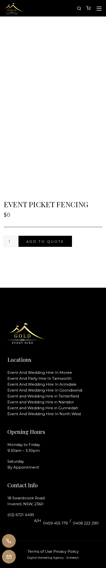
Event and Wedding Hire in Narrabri (40, 402)
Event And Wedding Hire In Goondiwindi (44, 390)
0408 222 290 (86, 523)
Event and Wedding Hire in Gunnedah (42, 408)
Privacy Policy (66, 551)
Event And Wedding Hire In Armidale (41, 384)
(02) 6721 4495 (20, 514)
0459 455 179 (55, 523)
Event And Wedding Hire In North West (44, 413)
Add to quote (45, 241)
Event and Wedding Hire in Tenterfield (43, 396)
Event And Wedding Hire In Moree (39, 372)
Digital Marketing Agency (45, 557)
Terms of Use (40, 551)
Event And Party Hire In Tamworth (39, 378)
